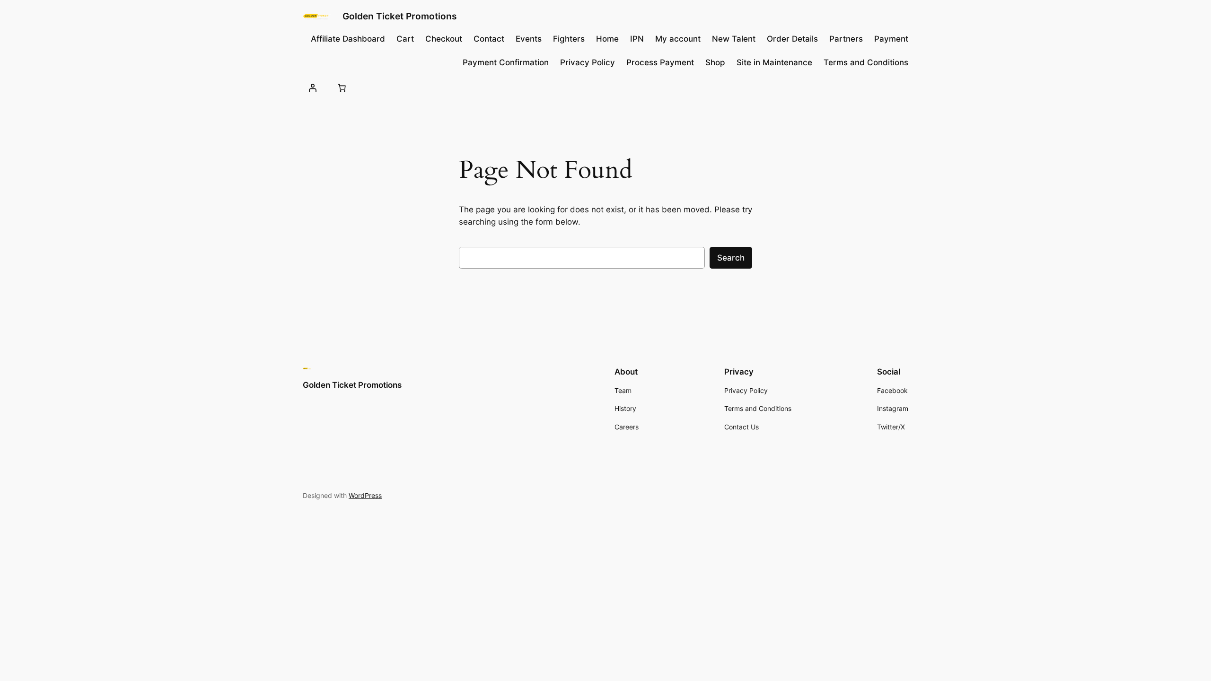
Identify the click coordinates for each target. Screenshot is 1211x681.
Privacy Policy (587, 62)
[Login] (313, 87)
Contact (489, 39)
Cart (405, 39)
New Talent (733, 39)
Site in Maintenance (774, 62)
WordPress (365, 495)
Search (731, 257)
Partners (846, 39)
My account (678, 39)
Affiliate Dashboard (348, 39)
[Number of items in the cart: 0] (341, 87)
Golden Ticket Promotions (399, 16)
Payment (891, 39)
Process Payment (660, 62)
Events (529, 39)
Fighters (569, 39)
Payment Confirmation (506, 62)
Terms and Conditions (866, 62)
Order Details (792, 39)
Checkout (443, 39)
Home (607, 39)
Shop (715, 62)
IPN (637, 39)
